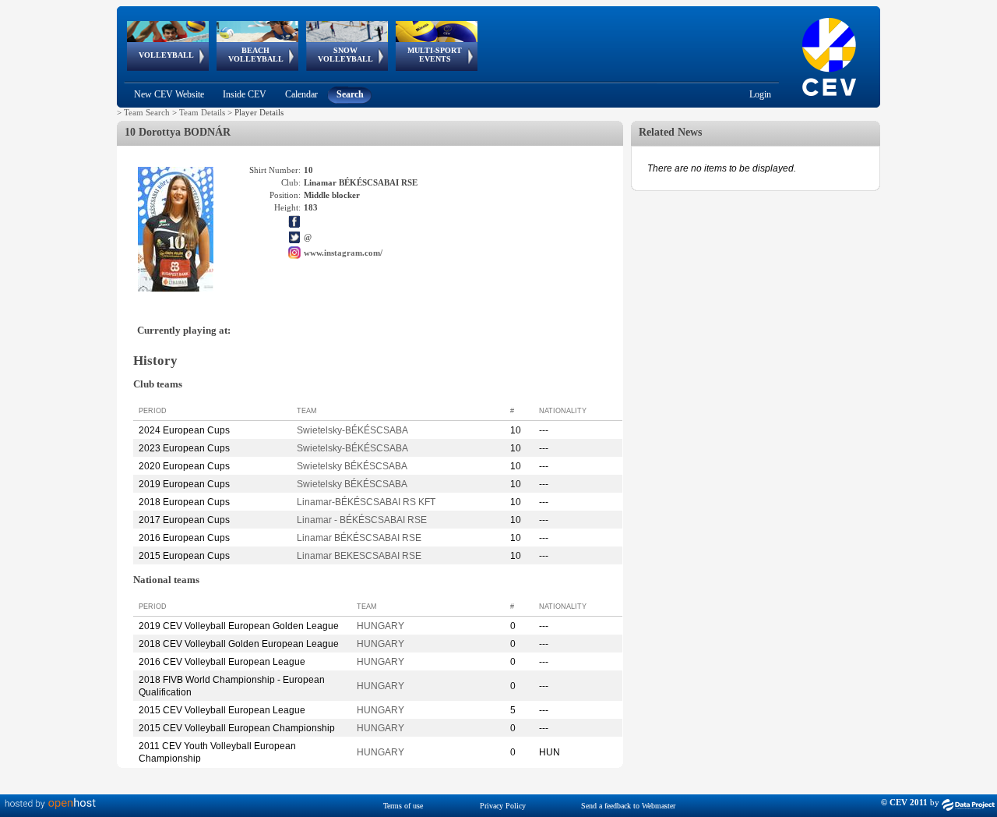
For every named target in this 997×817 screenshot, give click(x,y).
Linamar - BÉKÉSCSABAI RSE (362, 520)
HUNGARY (380, 626)
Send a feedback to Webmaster (628, 805)
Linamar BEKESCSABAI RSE (359, 555)
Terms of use (403, 805)
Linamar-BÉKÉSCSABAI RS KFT (366, 502)
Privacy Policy (503, 805)
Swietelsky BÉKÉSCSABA (352, 466)
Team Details (202, 112)
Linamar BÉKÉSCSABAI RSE (359, 537)
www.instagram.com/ (343, 252)
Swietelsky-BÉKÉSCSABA (352, 430)
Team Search (147, 112)
